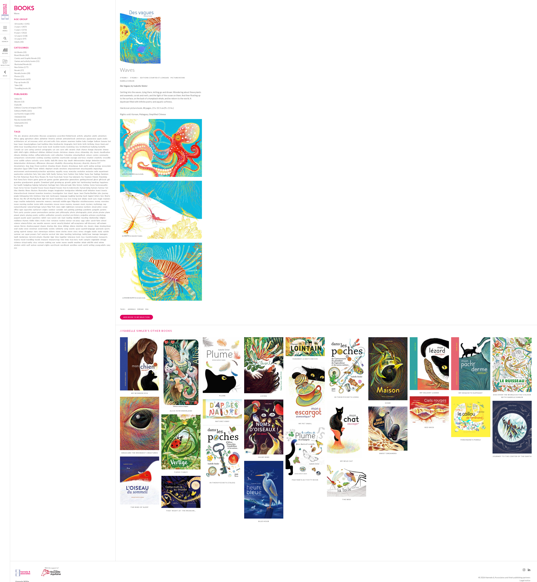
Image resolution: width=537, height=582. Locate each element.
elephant (49, 168)
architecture (19, 141)
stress (80, 231)
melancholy (30, 201)
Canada (17, 149)
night (63, 207)
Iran (65, 193)
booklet (56, 147)
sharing (50, 226)
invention (39, 193)
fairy (35, 174)
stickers (52, 231)
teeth (16, 237)
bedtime (45, 144)
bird (75, 144)
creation (90, 158)
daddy (47, 160)
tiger (52, 237)
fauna (87, 174)
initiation (91, 190)
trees (67, 239)
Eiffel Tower (33, 168)
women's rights (43, 245)
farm (65, 174)
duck (81, 166)
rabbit (43, 218)
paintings (79, 210)
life (25, 199)
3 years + (124, 78)
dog (27, 166)
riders (37, 220)
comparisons (19, 158)
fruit (15, 179)
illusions (34, 190)
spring (16, 231)
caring (31, 149)
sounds (72, 229)
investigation (58, 193)
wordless (73, 245)
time (57, 237)
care (26, 149)
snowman (33, 229)
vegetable (95, 239)
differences (40, 163)
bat (109, 141)
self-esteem (101, 223)
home (92, 185)
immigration (70, 190)
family (53, 174)
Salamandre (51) (21, 123)
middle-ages (66, 201)
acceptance (51, 136)
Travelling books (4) (22, 88)
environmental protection (35, 171)
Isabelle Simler (127, 81)
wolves (33, 245)
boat (40, 147)
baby (84, 141)
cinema (71, 152)
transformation (92, 237)
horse (21, 188)
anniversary (81, 139)
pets (57, 212)
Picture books (178, 78)
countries (55, 158)
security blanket (63, 223)
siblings (66, 226)
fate (76, 174)
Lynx (95, 199)
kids (31, 196)
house (40, 188)
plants (22, 215)
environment (19, 171)
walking (48, 242)
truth (81, 239)
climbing (24, 155)
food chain (58, 177)
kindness (37, 196)
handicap (95, 182)
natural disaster (20, 207)
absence (25, 136)
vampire (87, 239)
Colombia (68, 155)
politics (42, 215)
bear (16, 144)
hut (106, 188)
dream (58, 166)
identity (21, 190)
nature (44, 207)
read (63, 218)
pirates (101, 212)
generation (64, 179)
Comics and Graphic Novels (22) (27, 58)
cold (53, 155)
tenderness (23, 237)
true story (74, 239)
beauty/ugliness (30, 144)
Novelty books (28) (22, 73)
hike (74, 185)
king (43, 196)
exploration (18, 174)
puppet (17, 218)
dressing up (73, 166)
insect (98, 190)
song (66, 229)
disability (59, 163)
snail (16, 229)
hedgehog (27, 185)
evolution (81, 171)
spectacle (99, 229)
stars (36, 231)
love (69, 199)
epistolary (51, 171)
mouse (56, 204)
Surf (39, 234)
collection (59, 155)
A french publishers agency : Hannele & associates (5, 11)
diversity (86, 163)
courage (73, 158)
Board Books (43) (21, 55)
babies (79, 141)
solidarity (59, 229)
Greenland (45, 182)
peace (33, 212)
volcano (41, 242)
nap (104, 204)
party (21, 212)
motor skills (38, 204)
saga (83, 220)
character (98, 149)
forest (65, 177)
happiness (104, 182)
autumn (64, 141)
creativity (98, 158)
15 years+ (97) (20, 39)
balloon (97, 141)
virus (35, 242)
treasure (44, 239)
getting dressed (86, 179)
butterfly (101, 147)
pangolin (95, 210)
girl (108, 179)
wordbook (64, 245)
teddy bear (86, 234)
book (50, 147)
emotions (63, 168)
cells (66, 149)
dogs (32, 166)
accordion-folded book (66, 136)
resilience (18, 220)
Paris (16, 212)
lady (47, 196)
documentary (19, 166)
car (22, 149)
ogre (21, 210)
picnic (90, 212)
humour (101, 188)
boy (77, 147)
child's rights (24, 152)
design (88, 160)
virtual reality (27, 242)
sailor (87, 220)
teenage (95, 234)
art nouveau (33, 141)
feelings (97, 174)
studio (94, 231)
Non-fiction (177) (21, 67)
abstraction (34, 136)
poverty (58, 215)
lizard (52, 199)
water (58, 242)
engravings (97, 168)
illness (27, 190)
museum (76, 204)
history (79, 185)
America (51, 139)
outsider (59, 210)
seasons (47, 223)
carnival (38, 149)
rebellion (76, 218)
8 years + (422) (20, 33)
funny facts (22, 179)
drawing (51, 166)
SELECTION (5, 65)
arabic (105, 139)
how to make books (71, 188)
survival (52, 234)
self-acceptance (77, 223)
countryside (65, 158)
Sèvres (23, 226)
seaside (40, 223)
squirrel (23, 231)
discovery (78, 163)
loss (65, 199)
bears (21, 144)
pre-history (75, 215)
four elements (74, 177)
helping (35, 185)
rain (59, 218)
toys (83, 237)
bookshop (70, 147)
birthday (90, 144)
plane (107, 212)
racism (54, 218)
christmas (64, 152)
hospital (34, 188)
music (83, 204)
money (97, 201)
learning (79, 196)
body (45, 147)
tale (57, 234)
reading (69, 218)
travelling (30, 239)
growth (68, 182)
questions (36, 218)
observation (97, 207)
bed (39, 144)
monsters (105, 201)
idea (15, 190)
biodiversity (58, 144)
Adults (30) (18, 42)
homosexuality (102, 185)
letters (97, 196)
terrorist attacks (35, 237)
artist (40, 141)
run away (76, 220)
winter (101, 242)
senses (16, 226)
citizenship (85, 152)
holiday (86, 185)
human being (85, 188)
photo (72, 212)
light (44, 199)
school (103, 220)
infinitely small (81, 190)
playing (29, 215)
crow (16, 160)
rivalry (43, 220)
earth (86, 166)
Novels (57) (19, 70)
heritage (51, 185)
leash (85, 196)
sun (22, 234)
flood (32, 177)
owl (65, 210)
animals (59, 139)
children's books (52, 152)
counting (47, 158)
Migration (76, 201)
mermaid (56, 201)
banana (104, 141)
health (20, 185)
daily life (54, 160)
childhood (34, 152)
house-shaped (50, 188)
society (52, 229)
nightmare (70, 207)
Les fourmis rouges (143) (24, 114)
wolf (28, 245)
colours (89, 155)
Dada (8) (18, 105)
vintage (103, 239)
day (65, 160)
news (58, 207)
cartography (47, 149)
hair (78, 182)
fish (18, 177)
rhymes (25, 220)
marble (22, 201)
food (51, 177)
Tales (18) (18, 85)
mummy (68, 204)
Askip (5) (18, 99)
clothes (31, 155)
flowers (43, 177)
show (60, 226)
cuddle (21, 160)
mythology (98, 204)
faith (48, 174)
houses (59, 188)
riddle (31, 220)
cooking (39, 158)
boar (21, 147)
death (70, 160)
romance (54, 220)
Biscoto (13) (19, 102)
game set (42, 179)
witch (23, 245)
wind (96, 242)
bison (97, 144)
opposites (28, 210)
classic (96, 152)
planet (16, 215)
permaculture (42, 212)
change (90, 149)
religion (102, 218)
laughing (71, 196)
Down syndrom (41, 166)
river (48, 220)
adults (94, 136)
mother (30, 204)
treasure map (54, 239)
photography (81, 212)
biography (68, 144)
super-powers (30, 234)
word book (55, 245)
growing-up (59, 182)
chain (78, 149)
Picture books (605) (22, 79)
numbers (87, 207)
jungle (16, 196)
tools (78, 237)
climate (17, 155)
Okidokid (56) (20, 117)
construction (30, 158)
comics (95, 155)
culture (28, 160)
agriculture (29, 139)
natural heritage (34, 207)
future (30, 179)
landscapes (54, 196)
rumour (69, 220)
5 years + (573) (20, 30)
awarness (71, 141)
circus (77, 152)
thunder (46, 237)
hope (16, 188)
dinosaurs (50, 163)
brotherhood (85, 147)
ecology (98, 166)
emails (56, 168)
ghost (96, 179)
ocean (105, 207)
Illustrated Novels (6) (22, 64)
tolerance (71, 237)
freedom (88, 177)
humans (94, 188)
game (36, 179)
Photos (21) (19, 76)
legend (91, 196)
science (17, 223)
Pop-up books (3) (21, 82)
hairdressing (86, 182)
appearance (91, 139)
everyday (72, 171)
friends (95, 177)
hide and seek (66, 185)
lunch (90, 199)
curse (41, 160)
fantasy (60, 174)
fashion (71, 174)
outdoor (52, 210)
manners (106, 199)
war (53, 242)
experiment (103, 171)
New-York (51, 207)
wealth (70, 242)
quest (29, 218)
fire (15, 177)
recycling (84, 218)
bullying (94, 147)
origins (45, 210)
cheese (105, 149)
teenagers (104, 234)
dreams (65, 166)
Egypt (25, 168)
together (63, 237)
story (75, 231)
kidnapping (24, 196)
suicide (106, 231)
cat (54, 149)
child (16, 152)
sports (107, 229)
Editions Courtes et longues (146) (28, 108)
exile (96, 171)
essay (65, 171)
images (51, 190)
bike (51, 144)
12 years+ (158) (20, 36)
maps (16, 201)
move (62, 204)
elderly (42, 168)
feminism (104, 174)
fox (82, 177)
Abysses (42, 136)
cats (57, 149)
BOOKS (5, 53)
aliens (36, 139)
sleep (96, 226)
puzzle (23, 218)
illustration (42, 190)
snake (20, 229)
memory (48, 201)
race (48, 218)
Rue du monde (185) (22, 120)
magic (100, 199)
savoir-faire (95, 220)
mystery (89, 204)
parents (103, 210)
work (80, 245)
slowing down (105, 226)
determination (20, 163)
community (103, 155)
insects (104, 190)
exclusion (89, 171)
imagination (59, 190)
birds (80, 144)
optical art (37, 210)
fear (91, 174)
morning (23, 204)
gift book (102, 179)
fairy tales (42, 174)
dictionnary (31, 163)
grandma (17, 182)
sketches (79, 226)
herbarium (43, 185)
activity (80, 136)
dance (60, 160)
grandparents (27, 182)
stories (64, 231)
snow (26, 229)
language (63, 196)
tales (62, 234)
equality (59, 171)
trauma (17, 239)
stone (58, 231)
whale (84, 242)
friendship (103, 177)
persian (52, 212)
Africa (16, 139)
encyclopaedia (87, 168)
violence (17, 242)
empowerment (74, 168)
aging (22, 139)
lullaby (84, 199)
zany (108, 245)
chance (84, 149)
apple (99, 139)
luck (79, 199)
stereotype (43, 231)
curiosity (35, 160)
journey (105, 193)
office (16, 210)
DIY (98, 163)
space (78, 229)
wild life (90, 242)
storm (70, 231)
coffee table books (42, 155)
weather (77, 242)
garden (56, 179)
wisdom (17, 245)
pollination (50, 215)
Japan (76, 193)
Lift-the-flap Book (34, 199)
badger (90, 141)
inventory (48, 193)
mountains (48, 204)
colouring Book (79, 155)
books (63, 147)
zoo (15, 248)
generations (74, 179)
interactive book (20, 193)
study (100, 231)
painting (71, 210)
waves (64, 242)
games (49, 179)
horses (27, 188)
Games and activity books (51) (26, 61)
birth (85, 144)
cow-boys (82, 158)
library (16, 199)
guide (74, 182)
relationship (94, 218)
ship (55, 226)
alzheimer (44, 139)
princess (92, 215)
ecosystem (106, 166)
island (70, 193)
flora (37, 177)
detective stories (98, 160)
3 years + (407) (20, 27)
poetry (35, 215)
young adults (100, 245)
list (47, 199)
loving (74, 199)
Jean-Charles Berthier (88, 193)
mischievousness (87, 201)
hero (58, 185)
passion (27, 212)
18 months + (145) (22, 24)
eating (91, 166)
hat (15, 185)
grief (52, 182)
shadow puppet (33, 226)
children (41, 152)
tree (62, 239)
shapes (43, 226)
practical (66, 215)
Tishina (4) (18, 126)
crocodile (106, 158)
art (26, 141)
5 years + (134, 78)
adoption (87, 136)
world (85, 245)
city (91, 152)
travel (23, 239)
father (81, 174)
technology (76, 234)
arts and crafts (49, 141)
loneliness (59, 199)
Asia (58, 141)
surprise (44, 234)
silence (72, 226)
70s (15, 136)
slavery (91, 226)
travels (37, 239)
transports (103, 237)
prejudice (84, 215)
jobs (99, 193)
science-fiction (26, 223)
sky (85, 226)
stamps (30, 231)
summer (17, 234)
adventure (102, 136)
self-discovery (90, 223)
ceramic (72, 149)
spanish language (88, 229)
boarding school (30, 147)
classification (105, 152)
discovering (68, 163)
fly (48, 177)
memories (40, 201)
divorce (93, 163)
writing (91, 245)
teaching (68, 234)
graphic (37, 182)
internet (31, 193)
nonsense (79, 207)
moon (16, 204)
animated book (69, 139)
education (18, 168)
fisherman (25, 177)
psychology (101, 215)
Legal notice (525, 580)
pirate (95, 212)
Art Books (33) (20, 52)
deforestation (79, 160)
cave (62, 149)
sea (34, 223)
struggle (87, 231)
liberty (107, 196)
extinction (28, 174)
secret (53, 223)
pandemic (87, 210)
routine (62, 220)
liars (102, 196)
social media (43, 229)
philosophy (64, 212)
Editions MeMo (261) (23, 111)
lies (21, 199)
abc (19, 136)
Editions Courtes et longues (154, 78)
